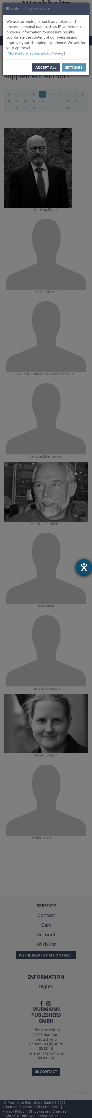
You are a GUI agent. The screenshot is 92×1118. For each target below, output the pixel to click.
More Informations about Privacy (36, 53)
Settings (73, 67)
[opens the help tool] (84, 567)
